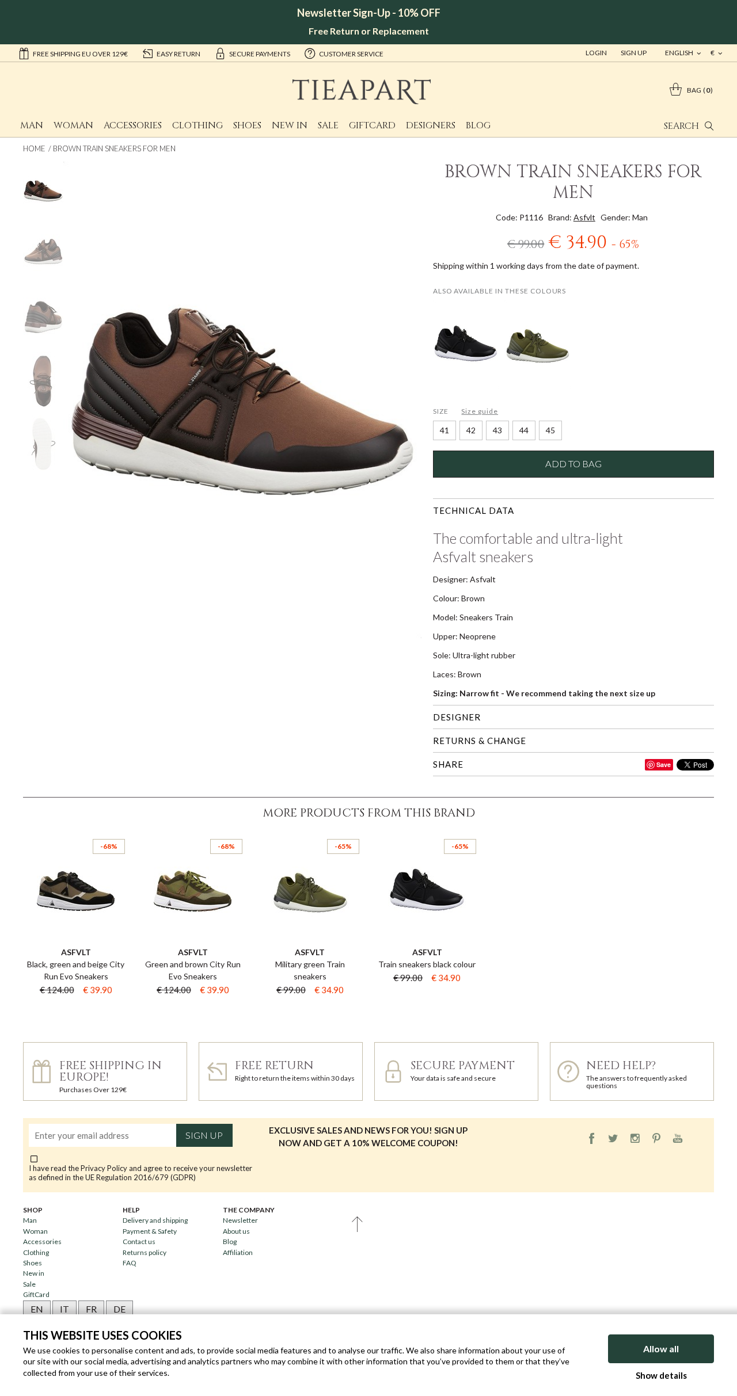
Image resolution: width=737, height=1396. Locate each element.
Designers (430, 125)
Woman (73, 125)
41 (444, 430)
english (679, 52)
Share (448, 764)
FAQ (129, 1262)
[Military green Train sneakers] (537, 344)
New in (289, 125)
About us (236, 1231)
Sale (328, 125)
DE (119, 1308)
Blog (478, 125)
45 (550, 430)
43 (497, 430)
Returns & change (479, 740)
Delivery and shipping (155, 1220)
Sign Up (634, 52)
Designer (457, 717)
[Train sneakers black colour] (466, 344)
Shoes (247, 125)
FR (91, 1308)
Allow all (661, 1348)
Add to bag (573, 464)
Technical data (473, 510)
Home (34, 148)
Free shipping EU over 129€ (80, 53)
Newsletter (240, 1220)
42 (471, 430)
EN (37, 1308)
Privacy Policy (104, 1168)
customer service (351, 53)
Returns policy (144, 1252)
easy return (178, 53)
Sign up (204, 1135)
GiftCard (372, 125)
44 (524, 430)
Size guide (479, 411)
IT (64, 1308)
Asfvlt (584, 217)
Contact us (139, 1241)
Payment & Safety (150, 1231)
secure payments (259, 53)
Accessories (133, 125)
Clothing (197, 125)
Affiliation (238, 1252)
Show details (661, 1375)
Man (31, 125)
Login (596, 52)
